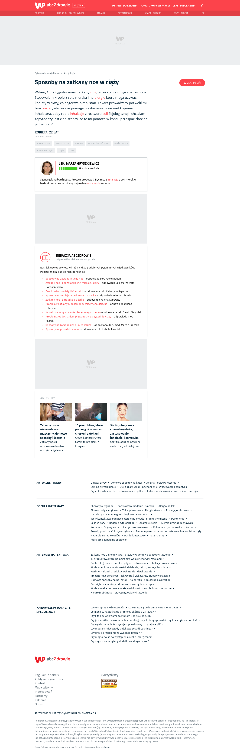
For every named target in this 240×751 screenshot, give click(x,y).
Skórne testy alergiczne (104, 510)
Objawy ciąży (111, 527)
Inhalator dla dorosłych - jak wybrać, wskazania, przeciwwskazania (130, 576)
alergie (100, 97)
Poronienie (177, 519)
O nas (39, 704)
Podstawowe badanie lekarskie (136, 506)
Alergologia (70, 73)
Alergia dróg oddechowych (177, 523)
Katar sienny (157, 535)
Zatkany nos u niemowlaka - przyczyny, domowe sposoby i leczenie (130, 555)
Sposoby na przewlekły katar (63, 329)
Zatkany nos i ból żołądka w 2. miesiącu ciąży (72, 283)
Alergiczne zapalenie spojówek (109, 540)
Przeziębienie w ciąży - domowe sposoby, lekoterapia (122, 584)
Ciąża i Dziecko (153, 13)
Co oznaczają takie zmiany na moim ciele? (153, 607)
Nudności (144, 514)
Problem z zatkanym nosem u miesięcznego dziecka (76, 304)
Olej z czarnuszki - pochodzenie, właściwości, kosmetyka (153, 487)
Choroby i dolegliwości (70, 13)
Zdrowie (39, 13)
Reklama (40, 700)
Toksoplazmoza (131, 510)
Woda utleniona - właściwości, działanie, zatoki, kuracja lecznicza (129, 567)
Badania (100, 13)
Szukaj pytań (192, 83)
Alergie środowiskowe (136, 527)
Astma (189, 527)
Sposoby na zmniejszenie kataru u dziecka (71, 295)
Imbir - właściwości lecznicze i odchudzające (173, 491)
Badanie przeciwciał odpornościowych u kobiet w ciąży (168, 531)
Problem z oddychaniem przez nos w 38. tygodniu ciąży (78, 317)
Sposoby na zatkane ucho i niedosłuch (69, 325)
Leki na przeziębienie (103, 487)
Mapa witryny (44, 687)
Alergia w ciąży (45, 150)
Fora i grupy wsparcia (155, 5)
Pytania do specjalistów (47, 73)
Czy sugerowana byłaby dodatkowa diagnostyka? (120, 641)
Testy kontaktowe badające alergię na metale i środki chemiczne (129, 519)
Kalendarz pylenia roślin (167, 527)
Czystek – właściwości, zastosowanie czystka (117, 491)
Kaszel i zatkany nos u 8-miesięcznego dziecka (73, 312)
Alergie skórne (153, 510)
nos (93, 92)
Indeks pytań (43, 691)
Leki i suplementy (184, 5)
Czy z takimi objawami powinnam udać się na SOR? (121, 616)
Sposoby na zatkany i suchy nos (64, 279)
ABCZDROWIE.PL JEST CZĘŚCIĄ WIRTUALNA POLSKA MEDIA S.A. (65, 713)
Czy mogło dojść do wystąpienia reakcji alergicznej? (121, 637)
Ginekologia (62, 143)
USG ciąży (96, 514)
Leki (203, 13)
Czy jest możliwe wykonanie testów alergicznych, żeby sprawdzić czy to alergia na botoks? (144, 620)
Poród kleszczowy (134, 535)
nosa (90, 183)
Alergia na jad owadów (106, 535)
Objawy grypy (98, 483)
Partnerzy (41, 696)
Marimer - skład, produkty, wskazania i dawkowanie (121, 571)
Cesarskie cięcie (147, 523)
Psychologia (181, 13)
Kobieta (95, 527)
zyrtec (47, 108)
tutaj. (107, 747)
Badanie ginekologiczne (120, 514)
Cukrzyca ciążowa (121, 531)
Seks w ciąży (98, 523)
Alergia (79, 143)
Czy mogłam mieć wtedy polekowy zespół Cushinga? (122, 629)
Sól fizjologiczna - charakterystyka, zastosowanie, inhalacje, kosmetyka (133, 563)
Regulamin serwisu (47, 675)
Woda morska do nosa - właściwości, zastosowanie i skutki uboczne (131, 588)
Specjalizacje (125, 13)
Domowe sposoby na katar (126, 483)
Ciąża (61, 150)
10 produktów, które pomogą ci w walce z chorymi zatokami (126, 559)
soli (105, 113)
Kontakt (40, 683)
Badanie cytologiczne (121, 523)
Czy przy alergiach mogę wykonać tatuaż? (115, 633)
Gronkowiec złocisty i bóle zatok (65, 291)
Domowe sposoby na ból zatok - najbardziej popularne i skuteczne (130, 580)
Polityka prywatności (49, 679)
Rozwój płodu (99, 531)
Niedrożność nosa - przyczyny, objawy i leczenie (119, 593)
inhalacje (77, 113)
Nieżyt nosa (121, 143)
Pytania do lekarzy (125, 5)
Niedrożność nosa (98, 143)
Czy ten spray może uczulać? (107, 607)
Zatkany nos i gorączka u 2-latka (65, 300)
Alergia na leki (166, 506)
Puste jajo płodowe (177, 510)
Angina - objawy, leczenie (161, 483)
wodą (97, 183)
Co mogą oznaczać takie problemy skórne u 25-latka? (122, 612)
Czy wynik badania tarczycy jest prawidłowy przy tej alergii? (126, 624)
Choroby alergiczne (102, 506)
